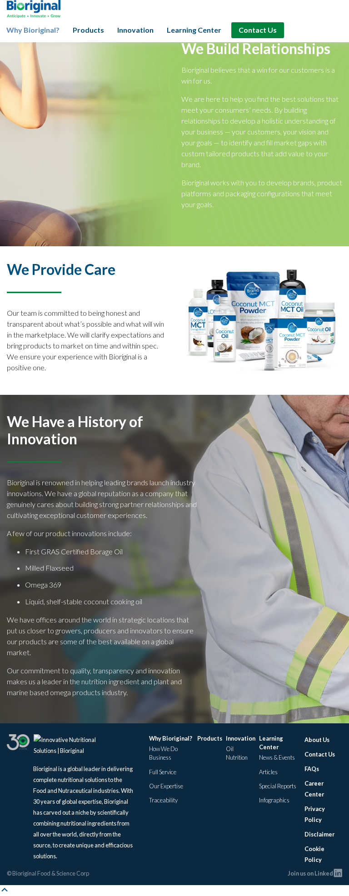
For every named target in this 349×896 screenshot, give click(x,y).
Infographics (274, 800)
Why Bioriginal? (33, 29)
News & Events (277, 757)
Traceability (163, 800)
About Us (316, 739)
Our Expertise (166, 786)
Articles (268, 772)
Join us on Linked (311, 873)
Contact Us (258, 29)
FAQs (311, 768)
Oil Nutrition (237, 753)
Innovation (135, 29)
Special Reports (277, 786)
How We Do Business (163, 753)
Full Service (162, 772)
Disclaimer (319, 834)
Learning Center (194, 29)
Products (88, 29)
